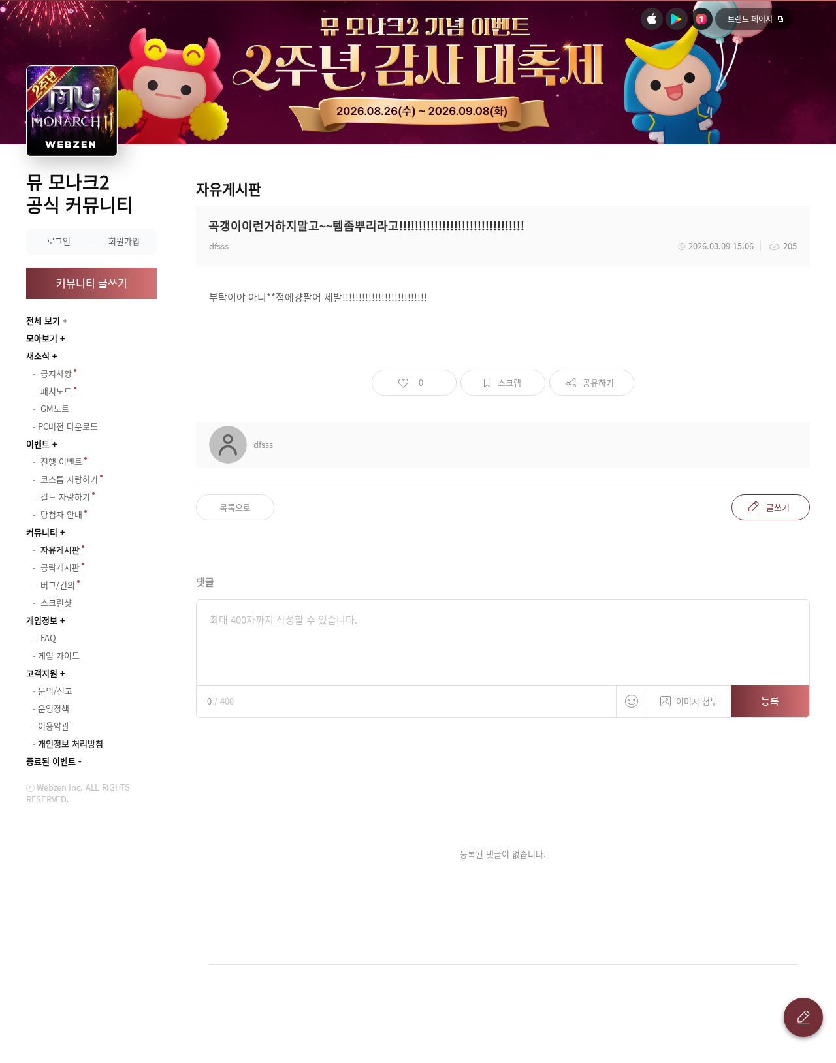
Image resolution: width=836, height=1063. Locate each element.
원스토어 (701, 19)
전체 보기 (43, 320)
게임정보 (41, 620)
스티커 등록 (631, 701)
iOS (652, 19)
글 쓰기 (803, 1017)
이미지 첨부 (697, 701)
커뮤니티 (41, 532)
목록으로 (235, 507)
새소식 (38, 355)
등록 (770, 700)
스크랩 (509, 382)
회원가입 (124, 240)
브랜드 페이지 (750, 19)
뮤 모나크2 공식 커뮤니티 (79, 193)
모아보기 (41, 338)
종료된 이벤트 (51, 761)
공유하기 (598, 382)
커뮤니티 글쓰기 (91, 283)
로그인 (59, 240)
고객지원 (41, 673)
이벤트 (38, 443)
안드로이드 (677, 19)
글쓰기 (778, 507)
